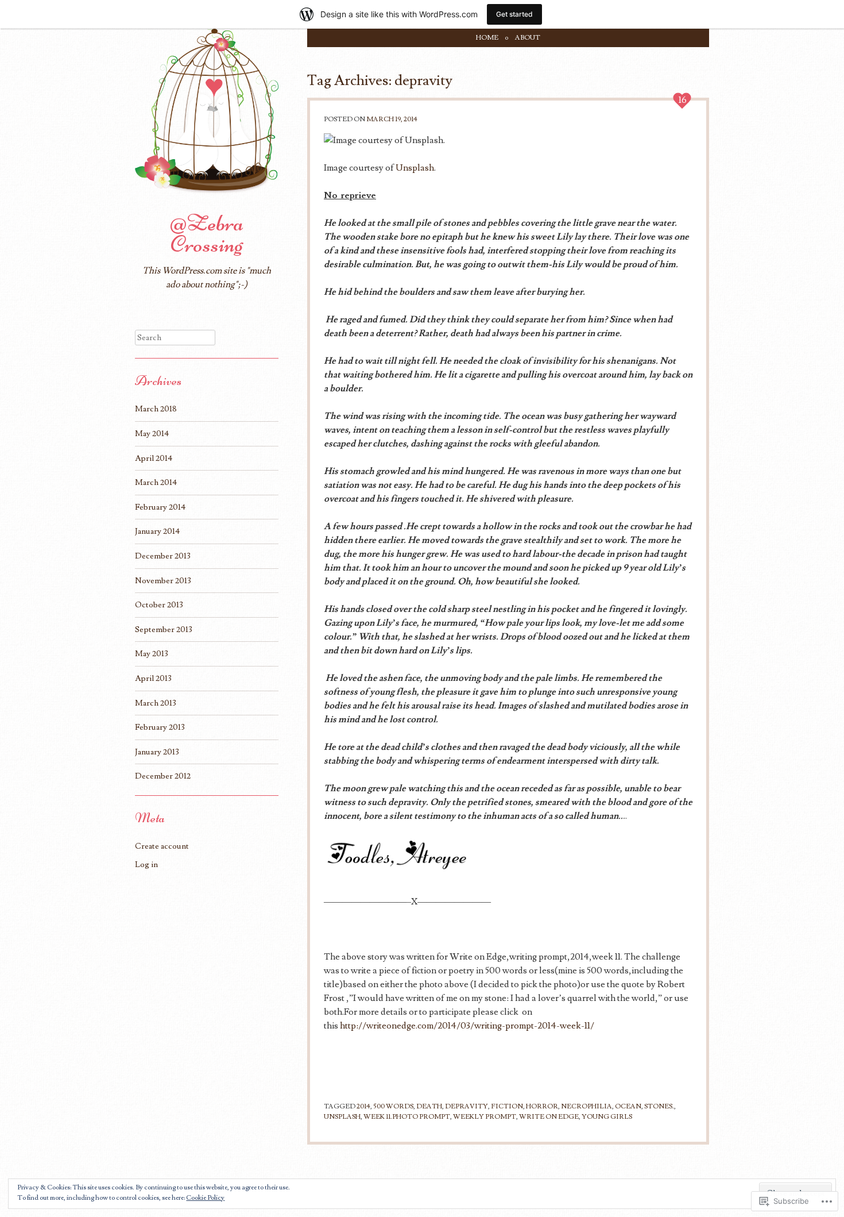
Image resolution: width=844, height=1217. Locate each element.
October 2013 (159, 604)
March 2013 (155, 703)
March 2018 (156, 408)
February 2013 (160, 727)
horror (542, 1106)
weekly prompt (484, 1116)
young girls (607, 1116)
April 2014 (153, 458)
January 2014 (157, 531)
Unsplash (415, 168)
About (527, 37)
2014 (363, 1106)
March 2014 (156, 482)
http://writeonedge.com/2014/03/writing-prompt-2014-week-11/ (467, 1025)
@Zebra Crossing (206, 234)
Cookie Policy (205, 1197)
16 (683, 100)
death (429, 1106)
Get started (514, 14)
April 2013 (153, 678)
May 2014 (152, 433)
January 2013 (157, 751)
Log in (146, 864)
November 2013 (163, 580)
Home (487, 37)
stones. (659, 1106)
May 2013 (151, 653)
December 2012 (163, 776)
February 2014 (160, 507)
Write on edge (549, 1116)
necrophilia (586, 1106)
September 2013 (163, 629)
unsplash (342, 1116)
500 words (393, 1106)
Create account (162, 846)
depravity (466, 1106)
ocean (628, 1106)
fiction (507, 1106)
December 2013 (163, 555)
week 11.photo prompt (406, 1116)
